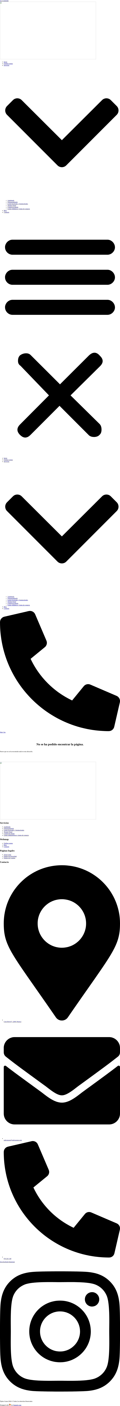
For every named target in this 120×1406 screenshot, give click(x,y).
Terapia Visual (12, 205)
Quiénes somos (8, 63)
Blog (5, 210)
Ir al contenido (4, 1)
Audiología (11, 200)
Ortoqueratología (13, 202)
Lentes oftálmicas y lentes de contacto (19, 209)
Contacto (6, 212)
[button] (60, 335)
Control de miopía (13, 207)
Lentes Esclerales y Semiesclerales (18, 204)
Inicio (5, 62)
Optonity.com (17, 1405)
